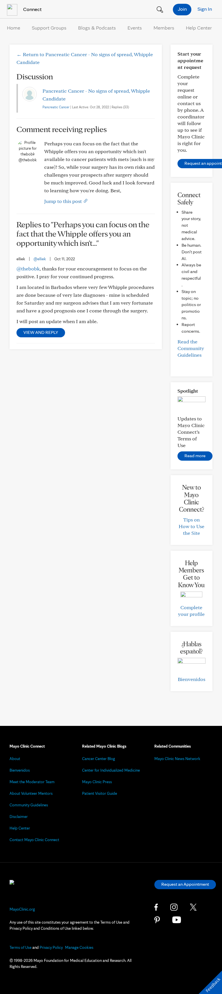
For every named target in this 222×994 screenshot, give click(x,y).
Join (182, 9)
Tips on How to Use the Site (191, 526)
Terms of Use (21, 947)
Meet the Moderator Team (32, 781)
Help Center (199, 28)
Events (134, 28)
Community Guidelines (29, 805)
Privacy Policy (51, 947)
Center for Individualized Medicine (111, 770)
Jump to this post (63, 201)
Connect (32, 9)
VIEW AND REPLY (40, 332)
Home (13, 28)
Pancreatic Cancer (55, 107)
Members (163, 28)
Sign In (204, 9)
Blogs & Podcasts (97, 28)
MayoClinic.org (22, 909)
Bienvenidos (191, 679)
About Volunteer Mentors (31, 793)
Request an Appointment (185, 884)
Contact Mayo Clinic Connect (34, 839)
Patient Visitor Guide (99, 793)
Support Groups (49, 28)
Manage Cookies (79, 947)
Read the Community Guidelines (190, 348)
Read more (195, 455)
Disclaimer (19, 816)
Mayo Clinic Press (97, 781)
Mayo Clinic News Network (177, 758)
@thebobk (28, 269)
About (15, 758)
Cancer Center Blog (98, 758)
